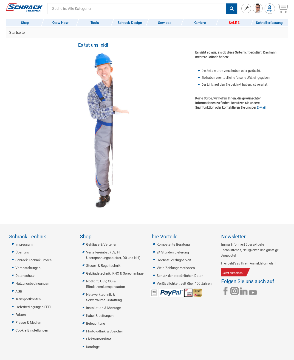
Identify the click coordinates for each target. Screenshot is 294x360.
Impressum (24, 244)
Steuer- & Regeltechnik (103, 266)
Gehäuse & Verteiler (101, 244)
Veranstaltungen (27, 268)
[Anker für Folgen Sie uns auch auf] (277, 281)
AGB (18, 291)
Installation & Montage (103, 308)
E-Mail (261, 107)
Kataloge (93, 347)
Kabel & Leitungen (99, 316)
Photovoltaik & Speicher (104, 331)
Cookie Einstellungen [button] (31, 330)
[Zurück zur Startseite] (24, 7)
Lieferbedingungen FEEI (33, 307)
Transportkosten (28, 299)
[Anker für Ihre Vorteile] (180, 236)
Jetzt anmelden (233, 273)
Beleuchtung (95, 323)
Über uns (22, 252)
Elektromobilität (98, 339)
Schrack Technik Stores (33, 260)
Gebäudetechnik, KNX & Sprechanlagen (115, 273)
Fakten (20, 315)
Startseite (17, 32)
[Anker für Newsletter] (248, 236)
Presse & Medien (28, 323)
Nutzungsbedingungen (32, 283)
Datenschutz (24, 276)
